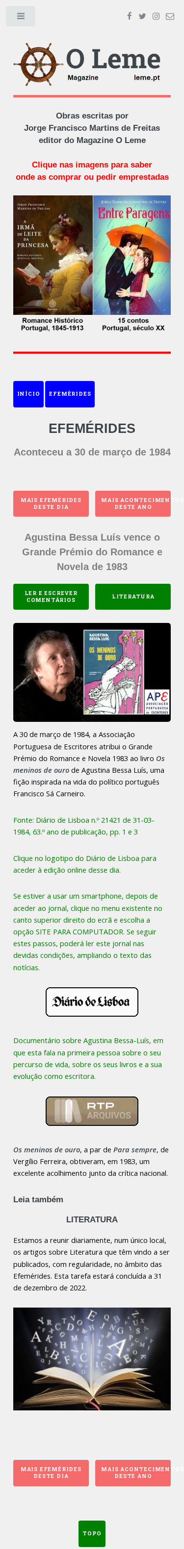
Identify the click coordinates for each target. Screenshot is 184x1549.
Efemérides (70, 393)
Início (28, 393)
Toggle (21, 18)
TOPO (91, 1533)
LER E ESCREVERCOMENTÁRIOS (51, 596)
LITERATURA (133, 596)
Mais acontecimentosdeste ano (136, 503)
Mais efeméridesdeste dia (51, 503)
